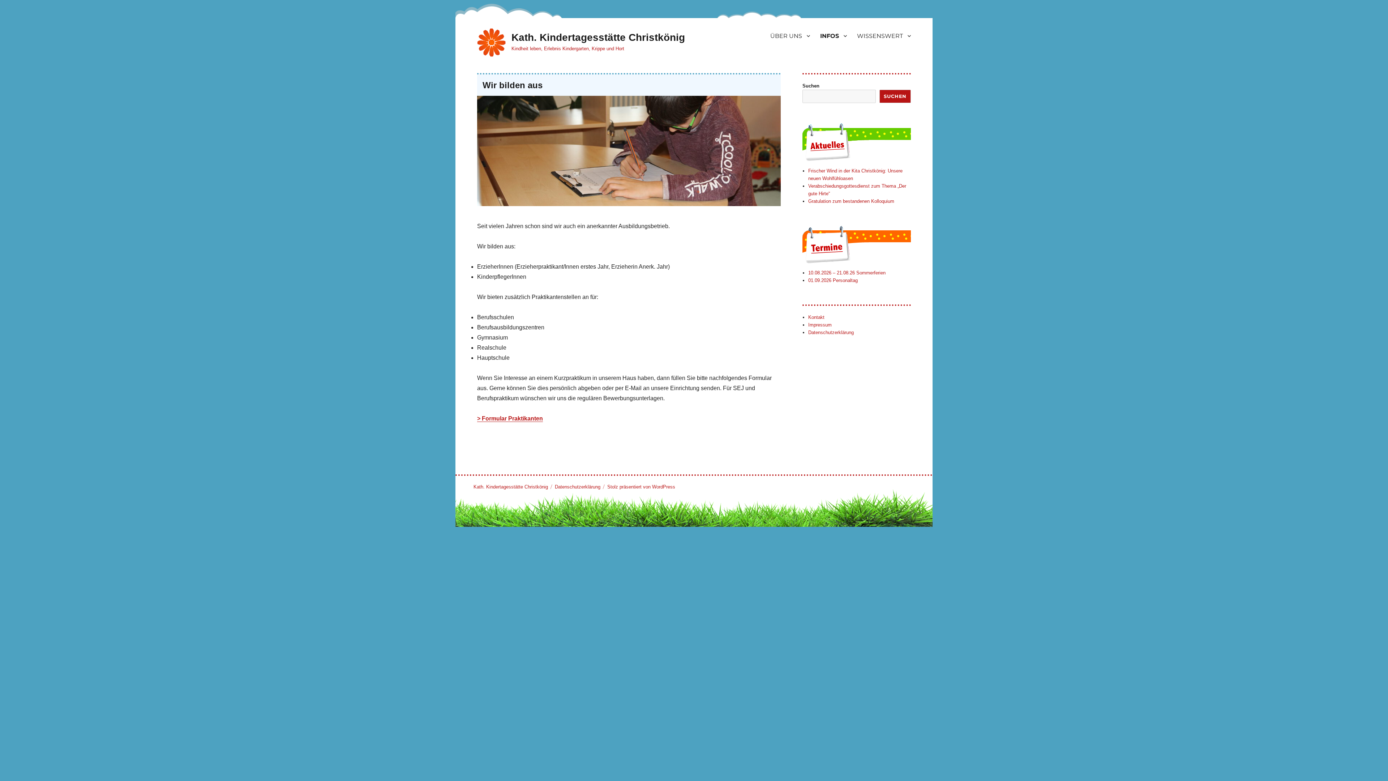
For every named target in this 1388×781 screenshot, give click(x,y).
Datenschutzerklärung (831, 332)
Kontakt (816, 317)
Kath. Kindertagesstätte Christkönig (598, 37)
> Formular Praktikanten (510, 418)
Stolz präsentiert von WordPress (641, 487)
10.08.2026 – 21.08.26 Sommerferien (847, 273)
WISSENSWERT (880, 36)
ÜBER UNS (786, 36)
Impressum (820, 325)
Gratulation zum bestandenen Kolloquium (851, 201)
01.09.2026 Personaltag (833, 280)
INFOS (829, 36)
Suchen (810, 86)
